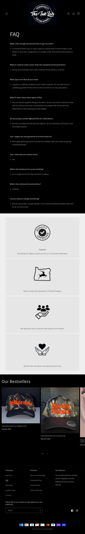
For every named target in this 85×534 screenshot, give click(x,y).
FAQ (7, 480)
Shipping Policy (35, 480)
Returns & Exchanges (37, 475)
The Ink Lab (39, 529)
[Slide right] (47, 453)
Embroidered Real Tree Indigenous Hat (14, 426)
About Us (9, 475)
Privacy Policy (35, 485)
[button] (6, 13)
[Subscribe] (40, 510)
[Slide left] (37, 453)
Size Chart (9, 485)
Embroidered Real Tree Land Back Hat (53, 436)
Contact (8, 495)
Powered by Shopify (48, 529)
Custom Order (11, 490)
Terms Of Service (36, 490)
